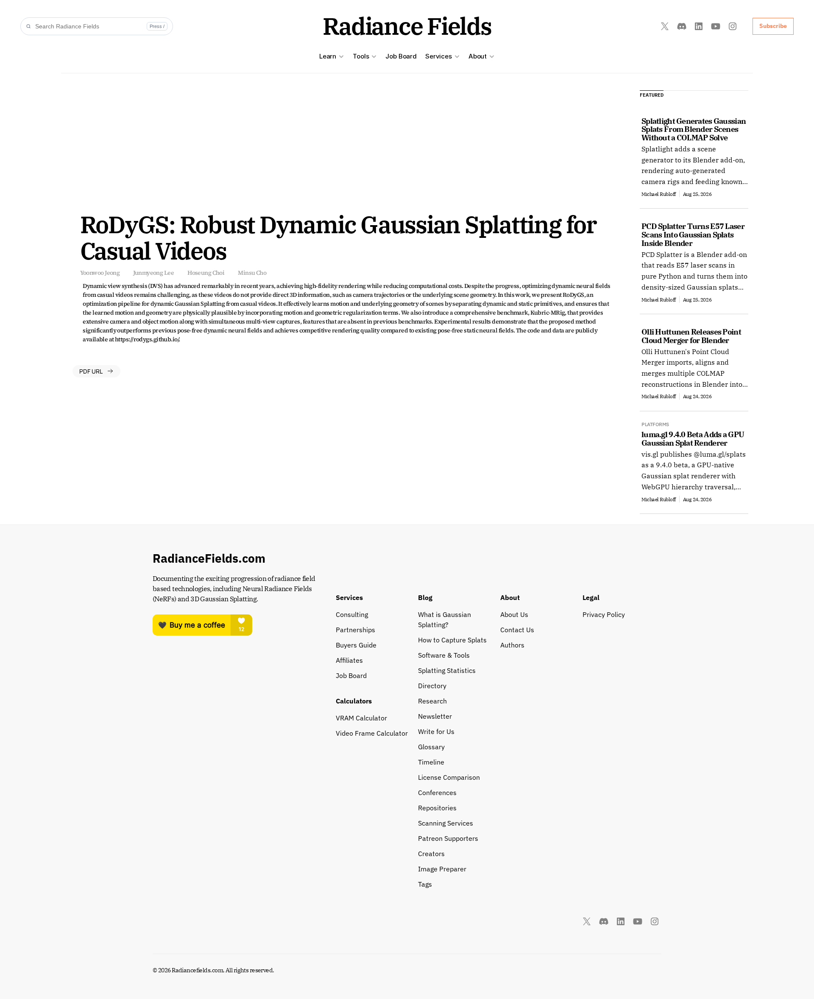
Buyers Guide (356, 645)
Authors (512, 645)
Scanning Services (445, 823)
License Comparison (449, 777)
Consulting (352, 614)
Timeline (431, 762)
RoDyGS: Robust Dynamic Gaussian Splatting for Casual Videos (340, 237)
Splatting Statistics (447, 670)
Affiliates (349, 660)
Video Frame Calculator (372, 733)
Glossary (431, 746)
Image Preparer (442, 869)
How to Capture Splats (452, 640)
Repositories (437, 808)
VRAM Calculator (361, 718)
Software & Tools (444, 655)
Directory (432, 685)
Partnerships (355, 629)
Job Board (401, 56)
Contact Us (517, 629)
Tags (425, 884)
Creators (431, 853)
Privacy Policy (604, 614)
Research (432, 701)
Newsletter (435, 716)
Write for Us (436, 731)
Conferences (437, 792)
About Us (514, 614)
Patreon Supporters (448, 838)
